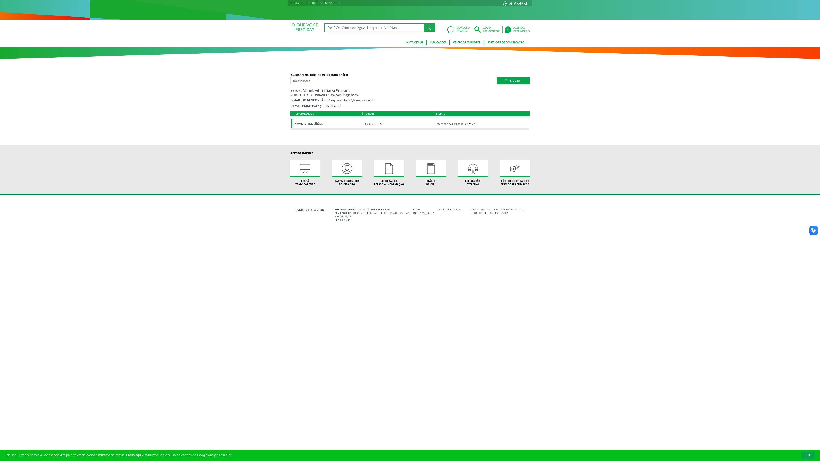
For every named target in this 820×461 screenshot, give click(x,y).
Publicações (438, 42)
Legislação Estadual (473, 182)
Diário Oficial (431, 182)
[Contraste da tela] (526, 3)
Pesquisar (514, 80)
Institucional (414, 42)
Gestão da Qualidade (466, 42)
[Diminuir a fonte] (515, 3)
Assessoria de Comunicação (506, 42)
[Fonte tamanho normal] (510, 3)
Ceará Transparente (305, 182)
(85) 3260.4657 (330, 106)
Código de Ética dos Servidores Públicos (515, 182)
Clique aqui (133, 455)
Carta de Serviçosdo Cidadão (347, 182)
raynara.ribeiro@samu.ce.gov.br (353, 100)
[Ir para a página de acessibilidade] (505, 3)
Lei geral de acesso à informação (389, 182)
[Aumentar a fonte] (520, 3)
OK (808, 455)
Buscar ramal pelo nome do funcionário (319, 74)
